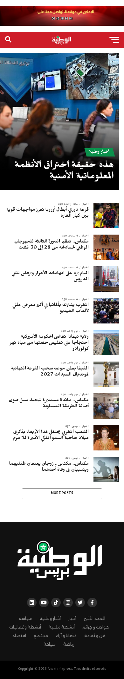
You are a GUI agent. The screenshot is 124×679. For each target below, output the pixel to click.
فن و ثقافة (94, 635)
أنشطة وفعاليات (25, 627)
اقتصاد (19, 635)
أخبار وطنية (50, 618)
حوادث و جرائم (95, 627)
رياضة (68, 644)
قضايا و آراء (66, 635)
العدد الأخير (94, 618)
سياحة (50, 644)
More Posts (62, 494)
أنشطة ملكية (62, 627)
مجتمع (41, 635)
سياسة (25, 618)
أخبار (72, 618)
